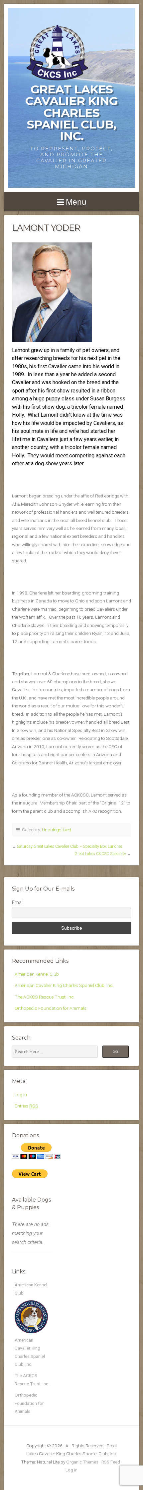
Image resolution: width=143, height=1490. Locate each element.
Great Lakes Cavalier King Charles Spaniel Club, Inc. (71, 112)
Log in (21, 1094)
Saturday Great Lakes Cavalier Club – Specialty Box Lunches (70, 846)
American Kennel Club (37, 974)
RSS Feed (110, 1461)
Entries (26, 1105)
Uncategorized (56, 829)
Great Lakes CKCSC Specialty (100, 853)
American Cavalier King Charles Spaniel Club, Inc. (64, 985)
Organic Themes (82, 1461)
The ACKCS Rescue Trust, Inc (44, 997)
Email (18, 902)
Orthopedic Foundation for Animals (50, 1008)
